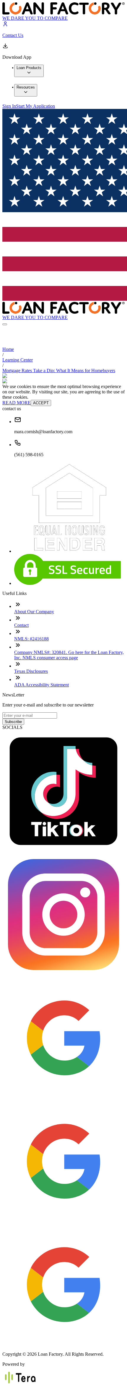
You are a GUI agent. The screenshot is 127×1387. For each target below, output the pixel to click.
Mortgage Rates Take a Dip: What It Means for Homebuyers (58, 370)
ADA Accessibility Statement (41, 684)
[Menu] (4, 324)
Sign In (9, 106)
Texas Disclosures (31, 671)
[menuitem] (29, 71)
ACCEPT (41, 403)
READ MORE (16, 402)
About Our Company (34, 611)
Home (8, 349)
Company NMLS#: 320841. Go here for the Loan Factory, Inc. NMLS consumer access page (69, 655)
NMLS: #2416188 (31, 638)
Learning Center (17, 359)
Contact (21, 625)
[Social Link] (63, 850)
